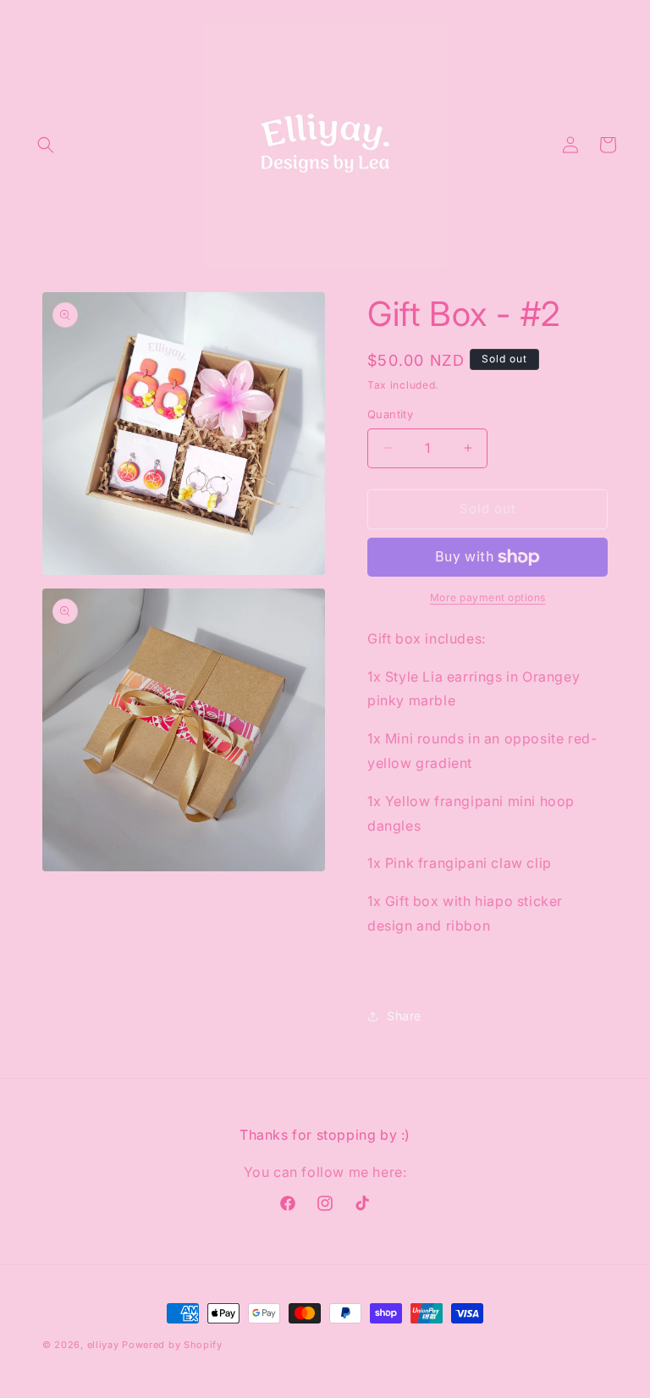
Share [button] (404, 1015)
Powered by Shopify (172, 1345)
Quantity (390, 414)
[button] (45, 144)
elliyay (103, 1345)
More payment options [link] (488, 597)
